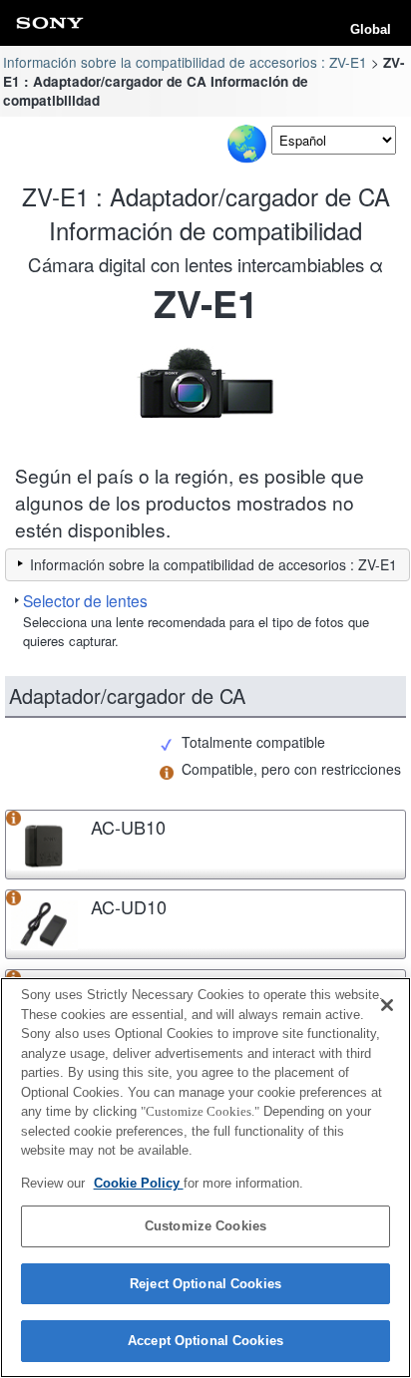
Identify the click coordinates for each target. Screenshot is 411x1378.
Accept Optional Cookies (205, 1340)
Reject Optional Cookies (205, 1283)
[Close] (387, 1005)
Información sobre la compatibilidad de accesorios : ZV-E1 (185, 62)
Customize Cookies (205, 1225)
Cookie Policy (139, 1183)
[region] (205, 1177)
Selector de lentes (85, 600)
